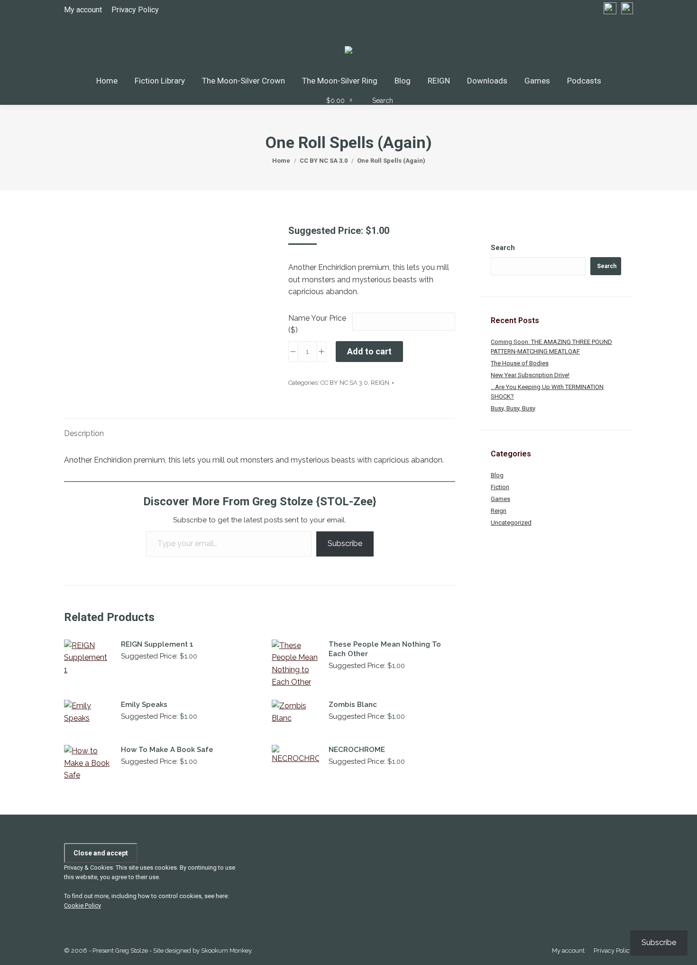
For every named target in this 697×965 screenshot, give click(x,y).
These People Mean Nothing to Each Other (385, 649)
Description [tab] (84, 433)
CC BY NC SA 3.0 (344, 382)
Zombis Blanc (353, 704)
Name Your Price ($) (317, 324)
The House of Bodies (520, 363)
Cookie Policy (82, 905)
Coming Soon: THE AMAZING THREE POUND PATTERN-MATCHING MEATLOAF (551, 346)
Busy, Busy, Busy (513, 408)
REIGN (380, 382)
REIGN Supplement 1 (157, 644)
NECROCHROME (357, 749)
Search (503, 247)
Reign (498, 510)
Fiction (500, 487)
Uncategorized (511, 522)
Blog (497, 475)
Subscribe (345, 543)
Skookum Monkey (226, 950)
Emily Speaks (144, 704)
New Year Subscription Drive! (530, 375)
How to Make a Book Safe (167, 749)
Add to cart (369, 351)
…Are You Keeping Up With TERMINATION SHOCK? (547, 391)
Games (500, 498)
